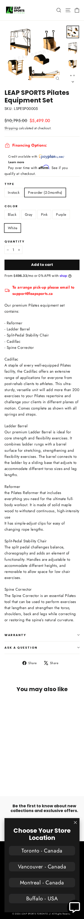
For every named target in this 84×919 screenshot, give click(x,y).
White (12, 228)
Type (9, 184)
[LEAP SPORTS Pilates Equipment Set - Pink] (16, 773)
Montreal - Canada (42, 882)
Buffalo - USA (42, 898)
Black (12, 214)
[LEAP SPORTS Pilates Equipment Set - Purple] (21, 773)
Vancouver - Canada (42, 866)
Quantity (14, 241)
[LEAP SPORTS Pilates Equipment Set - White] (26, 773)
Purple (61, 214)
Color (11, 206)
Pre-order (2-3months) (45, 192)
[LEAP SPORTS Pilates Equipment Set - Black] (7, 773)
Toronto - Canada (42, 850)
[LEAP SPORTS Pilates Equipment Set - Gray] (11, 773)
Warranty (15, 635)
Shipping (11, 128)
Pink (44, 214)
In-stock (13, 192)
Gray (28, 214)
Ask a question (21, 648)
